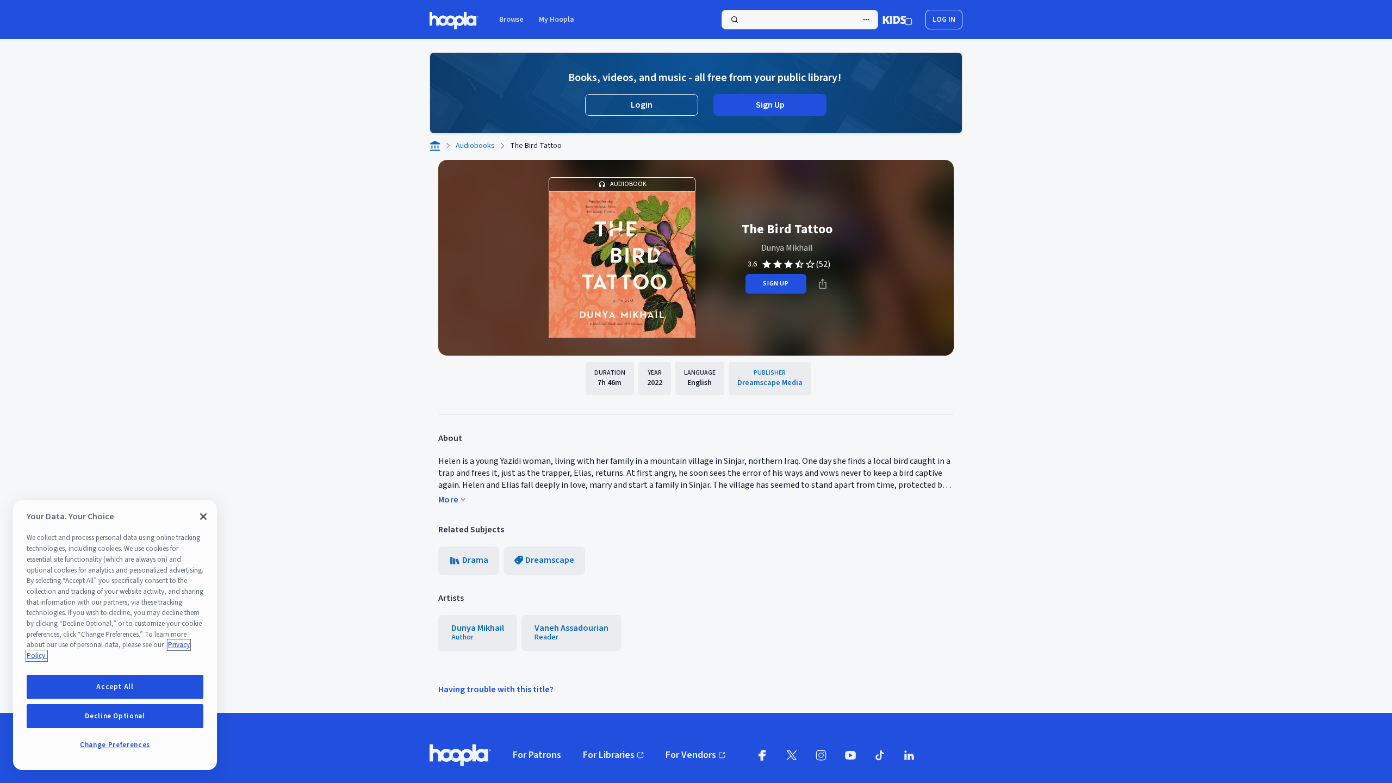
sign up (775, 283)
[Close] (203, 517)
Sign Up (770, 105)
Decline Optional (115, 716)
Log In (944, 19)
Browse (511, 19)
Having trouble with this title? (496, 689)
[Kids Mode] (897, 19)
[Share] (822, 283)
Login (641, 105)
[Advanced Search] (866, 19)
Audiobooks (475, 145)
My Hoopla (556, 19)
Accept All (115, 687)
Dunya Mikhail (787, 248)
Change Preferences (115, 745)
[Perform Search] (800, 19)
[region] (115, 635)
